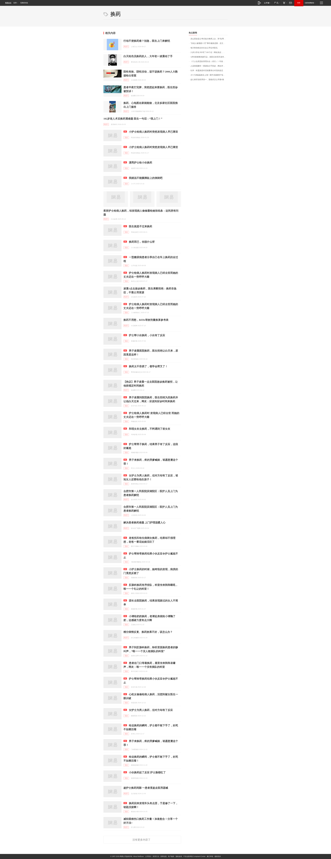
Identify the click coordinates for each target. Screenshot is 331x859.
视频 (126, 137)
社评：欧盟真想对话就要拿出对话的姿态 (206, 70)
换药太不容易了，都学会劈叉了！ (148, 366)
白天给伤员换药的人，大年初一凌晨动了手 (148, 56)
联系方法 (156, 856)
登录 (298, 3)
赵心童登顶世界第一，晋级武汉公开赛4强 (207, 80)
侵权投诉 (218, 856)
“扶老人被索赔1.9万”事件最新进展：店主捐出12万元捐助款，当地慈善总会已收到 (209, 43)
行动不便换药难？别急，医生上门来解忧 (146, 40)
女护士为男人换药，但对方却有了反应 (151, 710)
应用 (15, 3)
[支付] (284, 3)
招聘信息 (163, 856)
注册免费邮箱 (309, 3)
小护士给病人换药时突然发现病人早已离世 (153, 131)
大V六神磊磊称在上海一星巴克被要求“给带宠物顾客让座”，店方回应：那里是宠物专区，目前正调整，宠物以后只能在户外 (209, 75)
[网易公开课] (267, 3)
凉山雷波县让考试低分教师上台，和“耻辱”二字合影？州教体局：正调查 (209, 39)
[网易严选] (276, 3)
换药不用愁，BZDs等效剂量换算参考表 (145, 319)
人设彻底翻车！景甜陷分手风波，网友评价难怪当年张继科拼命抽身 (209, 66)
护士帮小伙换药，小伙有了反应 (147, 335)
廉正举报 (210, 856)
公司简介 (148, 856)
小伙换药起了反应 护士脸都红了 (147, 772)
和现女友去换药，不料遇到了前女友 (149, 428)
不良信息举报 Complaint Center (194, 856)
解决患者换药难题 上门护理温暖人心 (144, 522)
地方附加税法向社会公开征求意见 (204, 48)
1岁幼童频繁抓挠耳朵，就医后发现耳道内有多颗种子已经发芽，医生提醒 (209, 57)
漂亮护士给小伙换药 (140, 162)
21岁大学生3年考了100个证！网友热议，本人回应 (209, 52)
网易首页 (8, 3)
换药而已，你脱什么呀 (142, 241)
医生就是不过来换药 (140, 226)
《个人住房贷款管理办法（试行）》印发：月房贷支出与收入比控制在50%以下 (209, 61)
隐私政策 (179, 856)
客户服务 (171, 856)
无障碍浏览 (24, 3)
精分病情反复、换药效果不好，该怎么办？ (148, 631)
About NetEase (138, 856)
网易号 (126, 47)
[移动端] (259, 3)
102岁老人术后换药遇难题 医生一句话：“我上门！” (132, 118)
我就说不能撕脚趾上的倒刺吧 (146, 177)
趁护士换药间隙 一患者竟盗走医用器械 (145, 787)
